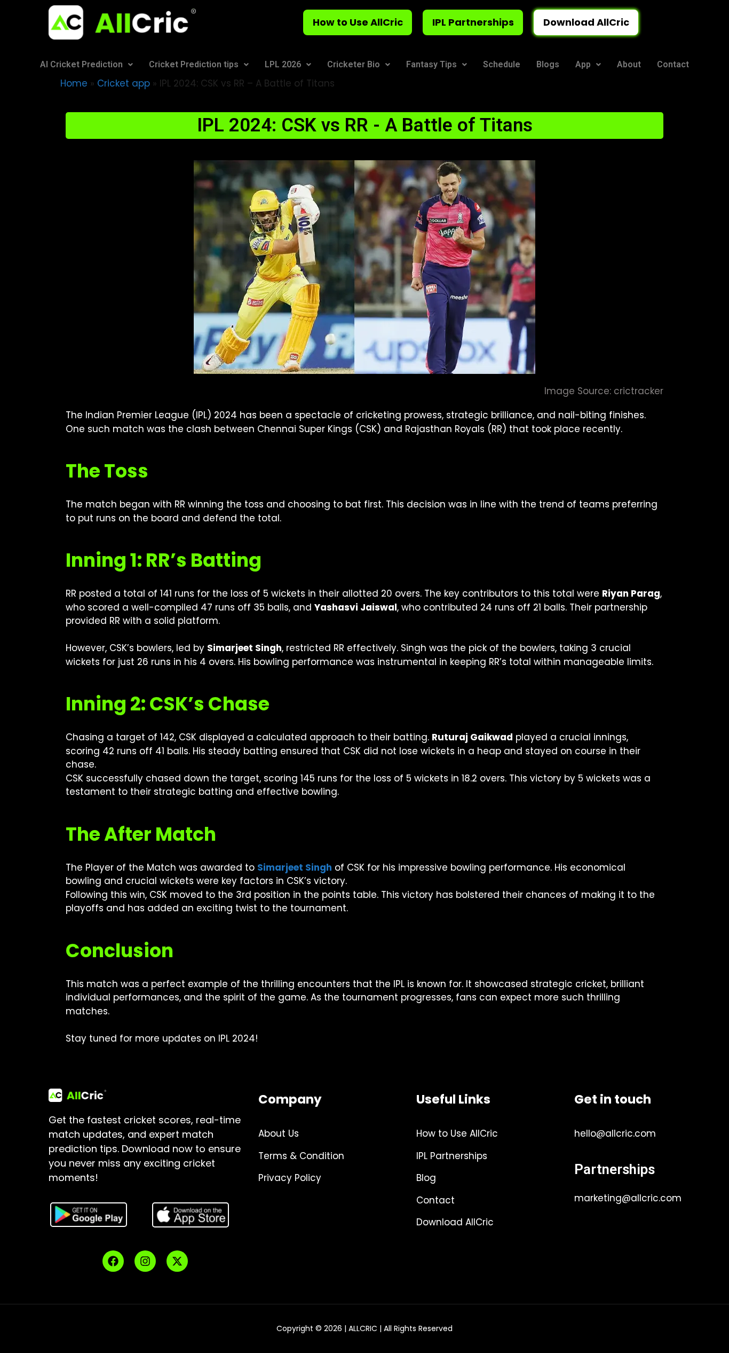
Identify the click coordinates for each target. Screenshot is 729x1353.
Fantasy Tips (431, 64)
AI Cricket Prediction (81, 64)
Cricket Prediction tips (194, 64)
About (629, 64)
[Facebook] (113, 1261)
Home (74, 83)
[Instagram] (145, 1261)
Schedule (501, 64)
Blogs (547, 64)
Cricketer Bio (353, 64)
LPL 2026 (283, 64)
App (583, 64)
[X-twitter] (177, 1261)
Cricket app (123, 83)
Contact (673, 64)
